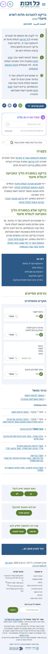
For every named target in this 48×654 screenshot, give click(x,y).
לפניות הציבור (31, 428)
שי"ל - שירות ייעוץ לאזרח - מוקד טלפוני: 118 (24, 448)
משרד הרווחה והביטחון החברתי (30, 445)
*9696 (11, 334)
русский (28, 24)
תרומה (33, 531)
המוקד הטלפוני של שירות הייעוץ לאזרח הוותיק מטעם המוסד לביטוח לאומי (23, 420)
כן (31, 493)
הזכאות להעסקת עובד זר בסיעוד (30, 157)
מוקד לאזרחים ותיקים (34, 369)
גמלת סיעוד (37, 267)
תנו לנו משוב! (38, 592)
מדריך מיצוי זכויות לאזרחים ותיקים (27, 279)
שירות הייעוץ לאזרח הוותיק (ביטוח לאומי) (34, 329)
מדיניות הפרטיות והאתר (34, 585)
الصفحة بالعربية (39, 24)
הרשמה (12, 610)
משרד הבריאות (37, 455)
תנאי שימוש (8, 131)
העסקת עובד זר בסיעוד (32, 263)
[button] (43, 4)
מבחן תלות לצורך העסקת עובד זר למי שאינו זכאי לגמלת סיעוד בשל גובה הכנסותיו (25, 243)
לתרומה (39, 595)
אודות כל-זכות (37, 576)
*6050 (11, 316)
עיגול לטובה (18, 531)
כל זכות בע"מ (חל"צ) (13, 619)
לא (17, 493)
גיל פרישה (24, 39)
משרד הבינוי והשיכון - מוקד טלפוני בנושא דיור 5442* (24, 469)
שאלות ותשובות (37, 579)
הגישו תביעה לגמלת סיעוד (27, 183)
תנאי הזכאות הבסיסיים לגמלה (28, 187)
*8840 (11, 374)
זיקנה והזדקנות (35, 275)
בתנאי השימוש (24, 635)
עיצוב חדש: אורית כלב (16, 586)
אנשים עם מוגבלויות (33, 271)
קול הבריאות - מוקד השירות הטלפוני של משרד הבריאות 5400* (23, 459)
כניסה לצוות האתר (36, 598)
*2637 (11, 358)
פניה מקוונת (26, 358)
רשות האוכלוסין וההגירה (32, 399)
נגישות (40, 582)
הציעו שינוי (24, 512)
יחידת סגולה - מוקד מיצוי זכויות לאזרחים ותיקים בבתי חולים (23, 437)
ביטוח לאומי (38, 311)
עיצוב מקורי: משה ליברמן (15, 583)
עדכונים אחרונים (36, 589)
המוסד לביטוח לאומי (34, 395)
